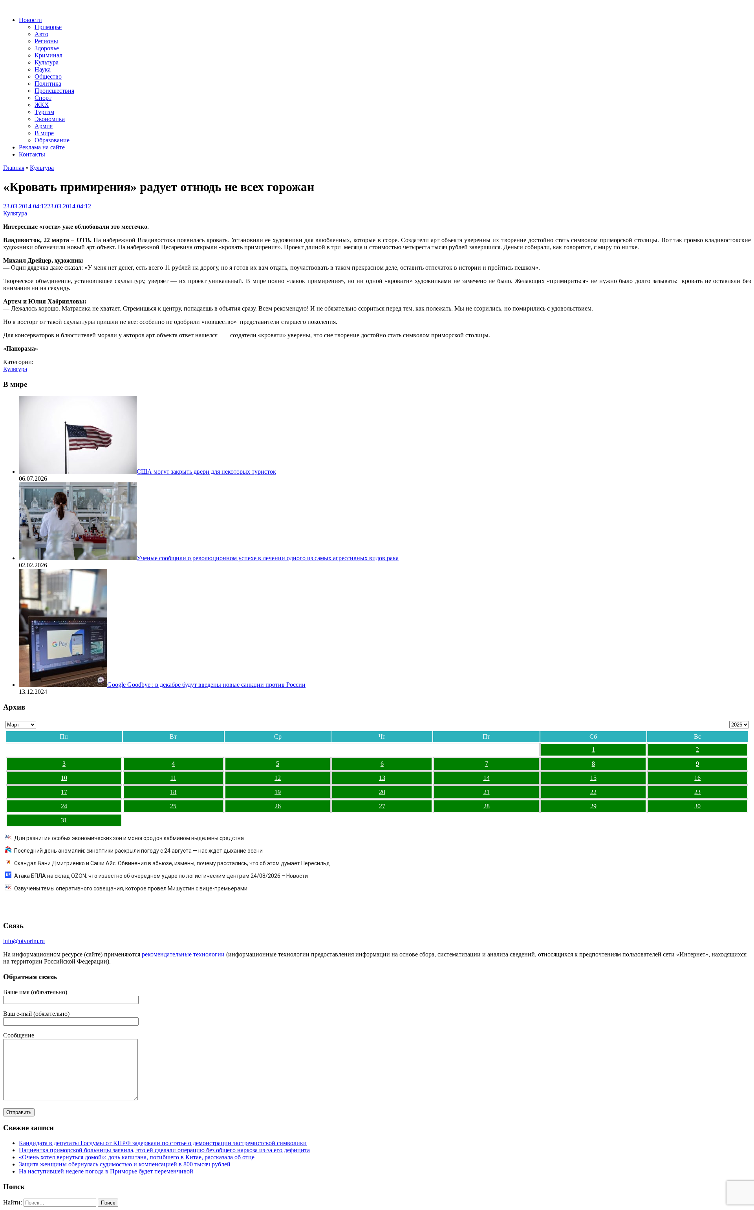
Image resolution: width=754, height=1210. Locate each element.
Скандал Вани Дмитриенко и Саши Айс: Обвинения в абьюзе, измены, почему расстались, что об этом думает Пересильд (172, 863)
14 (486, 777)
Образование (52, 140)
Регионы (46, 41)
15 (593, 777)
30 (697, 806)
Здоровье (47, 48)
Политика (48, 83)
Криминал (48, 55)
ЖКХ (42, 104)
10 (64, 777)
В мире (44, 133)
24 (64, 806)
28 (486, 806)
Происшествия (54, 90)
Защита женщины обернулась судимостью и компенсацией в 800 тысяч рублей (125, 1164)
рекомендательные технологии (183, 954)
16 (697, 777)
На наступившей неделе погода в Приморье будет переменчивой (106, 1171)
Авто (41, 34)
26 (278, 806)
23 (697, 792)
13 (382, 777)
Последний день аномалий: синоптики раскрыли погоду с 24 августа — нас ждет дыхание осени (138, 851)
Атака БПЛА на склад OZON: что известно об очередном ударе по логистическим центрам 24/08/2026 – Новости (161, 876)
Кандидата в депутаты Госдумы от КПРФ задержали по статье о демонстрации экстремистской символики (163, 1143)
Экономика (50, 119)
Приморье (48, 27)
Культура (47, 62)
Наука (43, 69)
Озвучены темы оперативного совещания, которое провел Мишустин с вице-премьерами (130, 888)
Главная (13, 167)
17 (64, 792)
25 (173, 806)
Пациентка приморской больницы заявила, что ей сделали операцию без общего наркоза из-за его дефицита (164, 1150)
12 (278, 777)
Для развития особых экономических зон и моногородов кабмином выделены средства (129, 838)
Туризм (44, 111)
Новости (30, 20)
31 (64, 820)
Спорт (43, 97)
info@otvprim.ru (24, 941)
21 (486, 792)
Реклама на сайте (42, 147)
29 (593, 806)
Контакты (32, 154)
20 (382, 792)
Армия (44, 126)
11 (173, 777)
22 (593, 792)
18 (173, 792)
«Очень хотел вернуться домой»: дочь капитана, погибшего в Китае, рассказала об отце (136, 1157)
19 (278, 792)
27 (382, 806)
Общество (48, 76)
